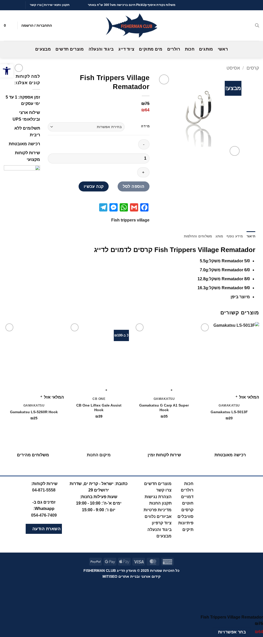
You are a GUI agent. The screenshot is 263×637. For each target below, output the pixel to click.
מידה (145, 126)
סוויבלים (185, 516)
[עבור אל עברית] (252, 5)
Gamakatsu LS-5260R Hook (34, 412)
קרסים (253, 68)
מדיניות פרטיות (158, 510)
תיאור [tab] (251, 236)
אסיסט (233, 68)
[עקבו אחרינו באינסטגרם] (16, 5)
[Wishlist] (12, 25)
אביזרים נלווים (158, 516)
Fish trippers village (130, 220)
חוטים (187, 503)
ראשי (223, 49)
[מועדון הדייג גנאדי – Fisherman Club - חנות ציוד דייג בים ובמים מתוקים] (131, 25)
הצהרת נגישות (158, 497)
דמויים (187, 497)
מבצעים (43, 49)
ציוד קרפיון (162, 523)
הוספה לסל (134, 186)
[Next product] (19, 68)
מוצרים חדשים (69, 49)
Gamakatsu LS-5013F (229, 412)
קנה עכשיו (94, 186)
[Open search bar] (257, 25)
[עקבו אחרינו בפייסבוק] (21, 5)
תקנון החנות (160, 503)
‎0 (44, 515)
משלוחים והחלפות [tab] (198, 236)
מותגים (206, 49)
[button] (6, 71)
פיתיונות (185, 523)
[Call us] (6, 5)
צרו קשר (36, 5)
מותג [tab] (219, 236)
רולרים (173, 49)
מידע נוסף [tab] (235, 236)
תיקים (187, 529)
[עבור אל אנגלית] (242, 5)
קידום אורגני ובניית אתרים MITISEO (131, 576)
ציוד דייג (126, 49)
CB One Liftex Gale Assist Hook (98, 407)
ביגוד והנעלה (101, 49)
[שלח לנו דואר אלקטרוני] (11, 5)
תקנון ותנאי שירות (57, 5)
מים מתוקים (150, 49)
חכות (189, 49)
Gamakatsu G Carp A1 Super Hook (164, 407)
